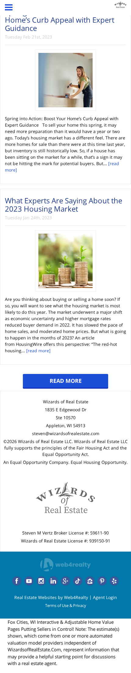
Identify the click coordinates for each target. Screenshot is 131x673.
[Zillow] (89, 581)
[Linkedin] (53, 581)
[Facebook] (16, 581)
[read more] (38, 350)
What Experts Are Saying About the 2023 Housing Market (63, 204)
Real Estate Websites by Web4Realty (51, 597)
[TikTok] (77, 581)
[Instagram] (41, 581)
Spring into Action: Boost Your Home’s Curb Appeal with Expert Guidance (59, 20)
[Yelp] (114, 581)
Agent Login (105, 597)
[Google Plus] (65, 581)
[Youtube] (29, 581)
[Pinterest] (102, 581)
